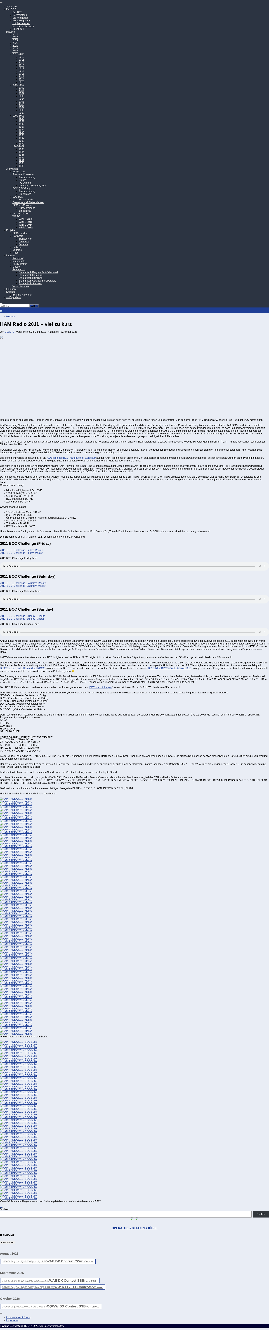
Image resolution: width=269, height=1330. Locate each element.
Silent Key (18, 29)
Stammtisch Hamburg (30, 275)
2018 (21, 79)
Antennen (24, 241)
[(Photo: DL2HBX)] (16, 908)
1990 (21, 118)
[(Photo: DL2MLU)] (16, 810)
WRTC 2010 (26, 227)
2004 (21, 99)
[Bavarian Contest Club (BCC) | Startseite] (17, 311)
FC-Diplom (25, 182)
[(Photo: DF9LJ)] (16, 955)
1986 (21, 157)
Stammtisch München (30, 278)
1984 (21, 152)
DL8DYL (9, 331)
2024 (15, 40)
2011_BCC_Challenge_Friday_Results (21, 550)
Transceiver (25, 238)
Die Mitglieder (20, 17)
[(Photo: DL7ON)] (16, 852)
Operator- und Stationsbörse (28, 202)
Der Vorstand (19, 15)
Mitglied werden (21, 23)
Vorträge (17, 250)
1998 (21, 141)
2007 (21, 107)
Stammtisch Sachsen (30, 283)
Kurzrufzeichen (20, 213)
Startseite (11, 6)
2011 (21, 59)
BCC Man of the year (100, 687)
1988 (21, 163)
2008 (21, 110)
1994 (21, 129)
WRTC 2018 (26, 222)
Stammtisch (18, 269)
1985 (21, 155)
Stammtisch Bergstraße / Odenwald (38, 272)
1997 (21, 138)
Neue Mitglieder (21, 20)
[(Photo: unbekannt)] (16, 801)
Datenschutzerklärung (18, 1317)
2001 (21, 90)
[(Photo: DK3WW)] (16, 815)
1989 (21, 166)
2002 (21, 93)
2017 (21, 76)
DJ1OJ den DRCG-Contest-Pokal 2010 (169, 668)
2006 (21, 104)
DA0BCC (17, 196)
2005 (21, 101)
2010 (21, 57)
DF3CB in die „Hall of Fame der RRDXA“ (22, 668)
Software (17, 247)
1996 (21, 135)
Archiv (22, 180)
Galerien (11, 289)
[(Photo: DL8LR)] (16, 813)
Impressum (12, 1320)
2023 (15, 43)
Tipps (15, 252)
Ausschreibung (27, 177)
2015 (21, 71)
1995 (21, 132)
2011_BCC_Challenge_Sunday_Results (22, 616)
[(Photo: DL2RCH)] (16, 1008)
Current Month (7, 1242)
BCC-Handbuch (21, 233)
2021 (15, 48)
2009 (21, 113)
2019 (21, 82)
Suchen (4, 1209)
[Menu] (1, 2)
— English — (13, 297)
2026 (15, 34)
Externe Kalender (22, 294)
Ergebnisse (25, 194)
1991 (21, 121)
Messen (16, 266)
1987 (21, 160)
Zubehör (23, 244)
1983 (21, 149)
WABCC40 (18, 171)
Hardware (17, 236)
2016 (21, 73)
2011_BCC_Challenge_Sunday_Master (22, 618)
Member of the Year (23, 26)
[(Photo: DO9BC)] (16, 799)
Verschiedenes (20, 286)
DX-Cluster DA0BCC (24, 199)
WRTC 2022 (26, 219)
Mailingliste (18, 261)
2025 (15, 37)
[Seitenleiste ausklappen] (1, 1207)
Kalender (11, 292)
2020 (15, 51)
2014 (21, 68)
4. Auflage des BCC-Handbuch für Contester (71, 457)
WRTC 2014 (26, 224)
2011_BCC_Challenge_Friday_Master (21, 553)
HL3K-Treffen (19, 264)
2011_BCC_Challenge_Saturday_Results (23, 583)
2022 (15, 45)
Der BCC (17, 12)
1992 (21, 124)
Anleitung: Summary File (32, 185)
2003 (21, 96)
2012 (21, 62)
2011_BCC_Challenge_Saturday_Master (22, 586)
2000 (21, 87)
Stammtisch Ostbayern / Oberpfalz (37, 280)
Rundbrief (17, 258)
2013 (21, 65)
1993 (21, 127)
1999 (21, 143)
